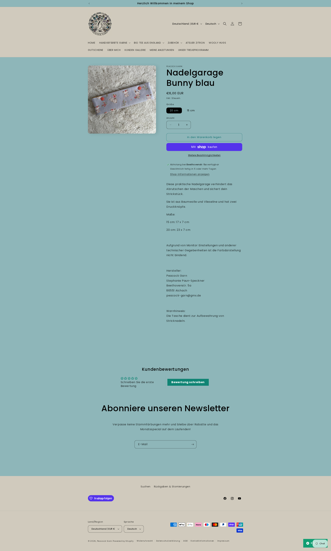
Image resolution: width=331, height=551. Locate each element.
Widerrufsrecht (145, 540)
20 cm (174, 110)
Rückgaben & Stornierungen (172, 486)
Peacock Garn (104, 541)
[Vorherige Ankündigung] (89, 3)
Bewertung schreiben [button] (187, 382)
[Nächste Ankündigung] (242, 3)
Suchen (146, 486)
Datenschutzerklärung (168, 540)
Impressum (223, 540)
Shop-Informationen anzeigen (189, 174)
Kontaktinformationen (202, 540)
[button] (114, 42)
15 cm (191, 110)
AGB (185, 540)
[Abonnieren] (192, 444)
